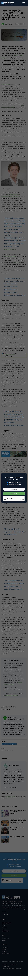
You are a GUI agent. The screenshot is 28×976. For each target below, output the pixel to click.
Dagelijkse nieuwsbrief (15, 482)
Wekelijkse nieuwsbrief (15, 484)
